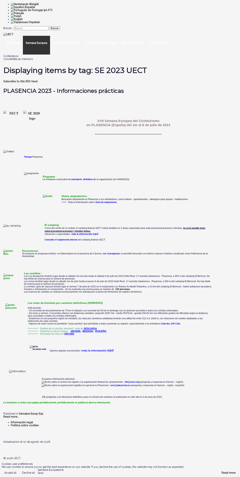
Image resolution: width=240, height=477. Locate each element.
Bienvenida (13, 42)
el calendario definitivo (80, 179)
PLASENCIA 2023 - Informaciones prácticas (63, 90)
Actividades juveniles (66, 42)
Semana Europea (36, 42)
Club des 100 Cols (170, 323)
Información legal (22, 422)
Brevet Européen (133, 42)
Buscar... (8, 28)
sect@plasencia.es (120, 385)
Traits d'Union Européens (101, 42)
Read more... (11, 416)
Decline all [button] (28, 472)
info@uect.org (132, 382)
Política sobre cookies (25, 425)
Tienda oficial (157, 42)
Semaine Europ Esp (31, 413)
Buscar (54, 28)
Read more (229, 472)
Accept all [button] (10, 472)
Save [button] (40, 472)
